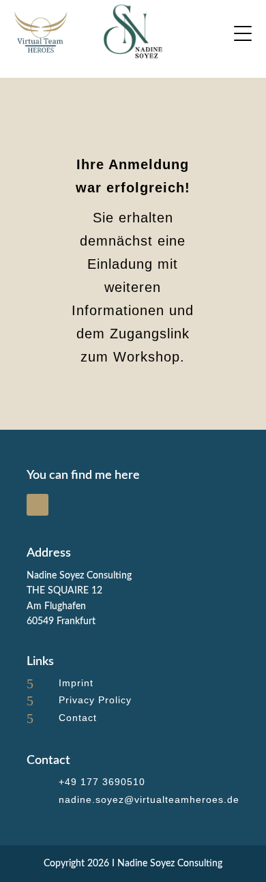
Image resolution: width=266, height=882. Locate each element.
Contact (78, 717)
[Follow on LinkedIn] (37, 505)
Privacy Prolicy (95, 699)
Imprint (76, 682)
